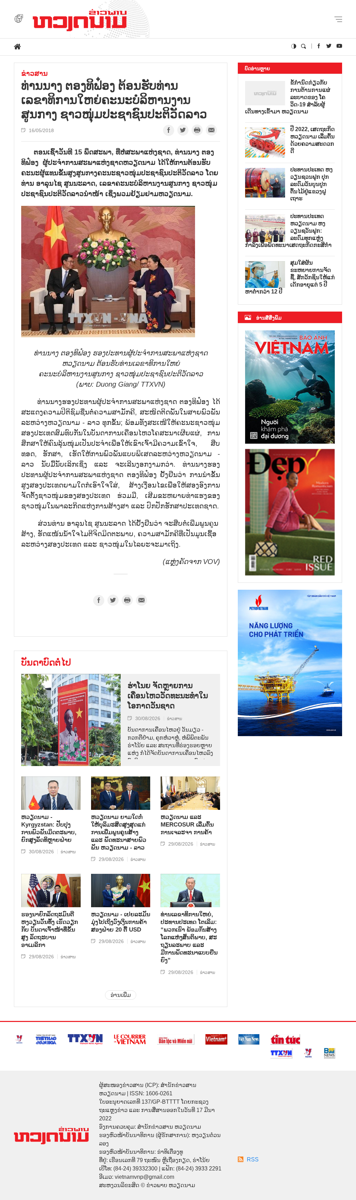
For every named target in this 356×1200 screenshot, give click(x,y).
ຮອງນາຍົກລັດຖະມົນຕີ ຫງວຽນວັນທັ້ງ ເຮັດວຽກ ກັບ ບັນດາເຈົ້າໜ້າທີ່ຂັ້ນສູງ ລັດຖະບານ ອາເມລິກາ (49, 929)
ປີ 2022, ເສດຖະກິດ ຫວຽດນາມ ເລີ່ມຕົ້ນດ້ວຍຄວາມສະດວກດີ (312, 140)
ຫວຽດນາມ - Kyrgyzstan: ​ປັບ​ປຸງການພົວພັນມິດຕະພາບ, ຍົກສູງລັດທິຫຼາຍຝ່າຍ (48, 828)
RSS (253, 1159)
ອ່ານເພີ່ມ (121, 995)
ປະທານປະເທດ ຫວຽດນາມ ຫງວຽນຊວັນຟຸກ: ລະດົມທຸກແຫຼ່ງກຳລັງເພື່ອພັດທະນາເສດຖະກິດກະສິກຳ (288, 230)
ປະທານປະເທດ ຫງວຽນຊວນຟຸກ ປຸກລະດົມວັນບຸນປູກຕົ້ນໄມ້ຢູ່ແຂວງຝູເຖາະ (311, 184)
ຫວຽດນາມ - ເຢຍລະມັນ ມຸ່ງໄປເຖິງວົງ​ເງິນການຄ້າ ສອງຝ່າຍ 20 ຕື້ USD (120, 922)
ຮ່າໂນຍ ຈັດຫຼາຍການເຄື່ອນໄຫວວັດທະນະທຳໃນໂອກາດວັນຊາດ (168, 695)
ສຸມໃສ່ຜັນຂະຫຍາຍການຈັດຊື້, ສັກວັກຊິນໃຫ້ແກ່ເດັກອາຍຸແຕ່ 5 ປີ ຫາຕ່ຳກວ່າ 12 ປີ (290, 277)
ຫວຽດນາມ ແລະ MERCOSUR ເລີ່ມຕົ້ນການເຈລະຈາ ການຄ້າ (187, 825)
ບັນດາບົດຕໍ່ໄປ (46, 662)
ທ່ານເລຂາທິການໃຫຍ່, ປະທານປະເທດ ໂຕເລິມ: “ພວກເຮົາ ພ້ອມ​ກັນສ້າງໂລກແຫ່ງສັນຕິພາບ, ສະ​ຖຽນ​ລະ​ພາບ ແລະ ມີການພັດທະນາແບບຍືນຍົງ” (189, 937)
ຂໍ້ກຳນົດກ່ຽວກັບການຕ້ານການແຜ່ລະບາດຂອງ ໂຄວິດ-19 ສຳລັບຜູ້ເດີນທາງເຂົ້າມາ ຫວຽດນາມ (287, 97)
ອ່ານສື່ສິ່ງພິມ (269, 318)
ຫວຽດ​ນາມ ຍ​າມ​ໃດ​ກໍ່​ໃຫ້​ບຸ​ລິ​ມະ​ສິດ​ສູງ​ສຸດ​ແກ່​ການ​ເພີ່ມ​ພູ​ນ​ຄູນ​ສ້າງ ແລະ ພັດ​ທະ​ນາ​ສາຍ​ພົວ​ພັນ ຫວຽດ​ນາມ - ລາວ (118, 832)
